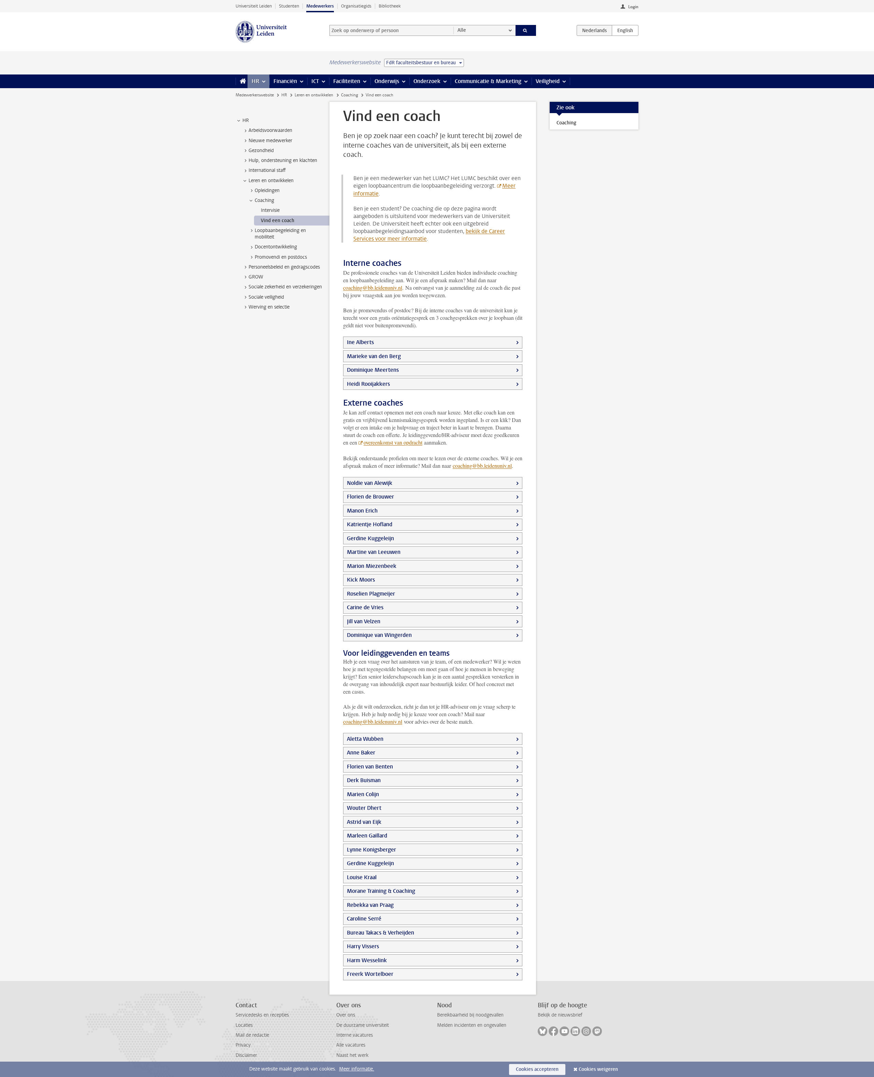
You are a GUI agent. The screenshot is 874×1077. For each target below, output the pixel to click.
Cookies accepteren (537, 1069)
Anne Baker (361, 752)
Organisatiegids (356, 6)
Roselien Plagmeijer (371, 593)
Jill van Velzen (363, 621)
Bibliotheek (390, 6)
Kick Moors (361, 579)
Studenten (289, 6)
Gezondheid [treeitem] (261, 150)
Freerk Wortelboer (370, 974)
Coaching (349, 95)
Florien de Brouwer (370, 496)
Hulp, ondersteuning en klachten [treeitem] (283, 160)
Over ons (345, 1015)
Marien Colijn (363, 794)
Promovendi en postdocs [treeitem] (281, 257)
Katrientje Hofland (369, 524)
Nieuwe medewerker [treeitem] (270, 140)
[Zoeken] (526, 30)
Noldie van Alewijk (369, 483)
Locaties (244, 1025)
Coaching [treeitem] (264, 200)
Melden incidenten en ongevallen (471, 1025)
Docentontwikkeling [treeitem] (276, 247)
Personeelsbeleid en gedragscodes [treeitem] (284, 267)
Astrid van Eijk (364, 822)
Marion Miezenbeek (371, 566)
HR (255, 81)
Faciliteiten (346, 81)
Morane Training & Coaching (381, 891)
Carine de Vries (365, 607)
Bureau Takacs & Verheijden (380, 932)
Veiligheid (548, 81)
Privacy (243, 1045)
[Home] (242, 81)
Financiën (285, 81)
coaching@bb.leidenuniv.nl (372, 287)
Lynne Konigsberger (371, 849)
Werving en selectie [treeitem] (269, 307)
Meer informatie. (356, 1069)
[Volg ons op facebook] (553, 1031)
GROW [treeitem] (256, 277)
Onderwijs (387, 81)
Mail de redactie (252, 1035)
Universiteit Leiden (254, 6)
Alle (461, 30)
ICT (315, 81)
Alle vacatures (350, 1045)
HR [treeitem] (245, 120)
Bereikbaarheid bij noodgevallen (470, 1015)
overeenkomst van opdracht (393, 442)
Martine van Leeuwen (373, 552)
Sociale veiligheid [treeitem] (266, 297)
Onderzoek (426, 81)
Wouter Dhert (364, 808)
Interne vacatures (354, 1035)
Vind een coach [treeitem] (277, 220)
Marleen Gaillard (367, 835)
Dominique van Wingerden (379, 635)
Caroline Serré (364, 918)
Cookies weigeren (598, 1069)
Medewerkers (320, 6)
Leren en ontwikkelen (314, 95)
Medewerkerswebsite (255, 95)
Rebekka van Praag (370, 905)
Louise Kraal (362, 877)
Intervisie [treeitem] (270, 210)
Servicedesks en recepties (262, 1015)
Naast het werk (352, 1055)
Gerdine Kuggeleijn (370, 538)
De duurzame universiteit (362, 1025)
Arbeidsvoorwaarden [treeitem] (270, 130)
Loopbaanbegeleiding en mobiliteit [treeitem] (280, 233)
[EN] (625, 30)
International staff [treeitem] (267, 170)
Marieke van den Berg (374, 356)
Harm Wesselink (367, 960)
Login (633, 7)
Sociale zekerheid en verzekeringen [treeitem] (285, 287)
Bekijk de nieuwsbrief (560, 1015)
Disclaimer (246, 1055)
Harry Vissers (363, 946)
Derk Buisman (364, 780)
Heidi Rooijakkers (368, 383)
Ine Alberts (360, 342)
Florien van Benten (370, 766)
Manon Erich (362, 510)
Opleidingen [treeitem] (267, 190)
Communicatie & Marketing (488, 81)
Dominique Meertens (373, 369)
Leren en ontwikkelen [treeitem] (271, 180)
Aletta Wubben (365, 738)
